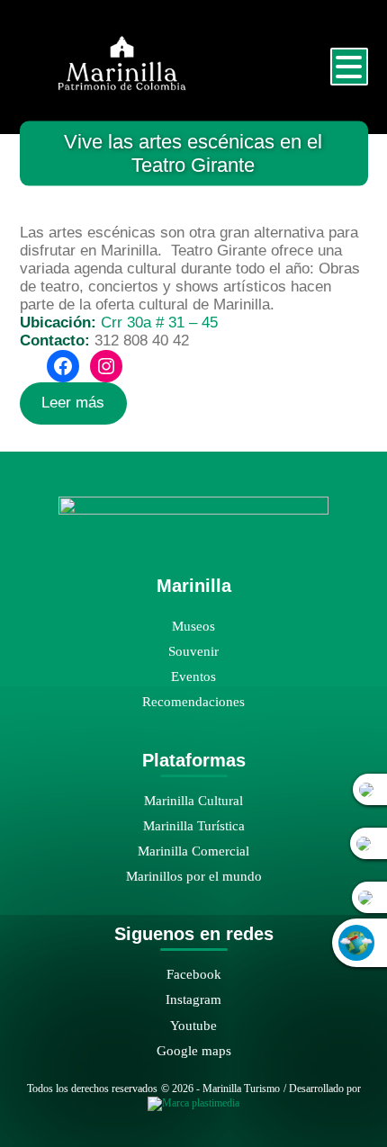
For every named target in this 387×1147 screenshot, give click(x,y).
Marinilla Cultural (193, 800)
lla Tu (196, 825)
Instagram (193, 999)
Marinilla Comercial (193, 850)
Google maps (194, 1050)
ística (230, 825)
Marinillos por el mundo (194, 875)
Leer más (72, 402)
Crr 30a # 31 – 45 (159, 322)
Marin (159, 825)
